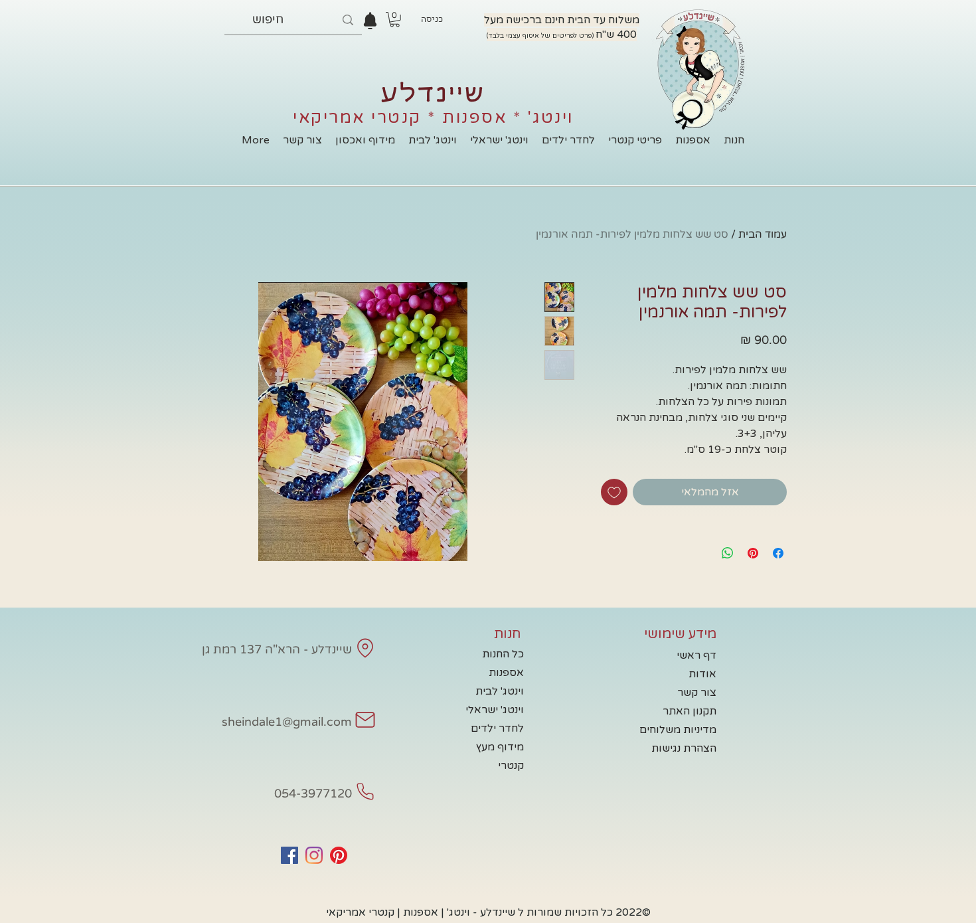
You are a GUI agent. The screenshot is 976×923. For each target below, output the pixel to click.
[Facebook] (289, 855)
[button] (395, 19)
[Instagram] (314, 855)
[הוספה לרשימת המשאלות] (614, 492)
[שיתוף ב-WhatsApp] (728, 553)
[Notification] (370, 20)
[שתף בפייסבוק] (778, 553)
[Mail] (365, 648)
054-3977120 (313, 793)
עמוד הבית (762, 234)
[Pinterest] (338, 855)
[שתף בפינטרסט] (753, 553)
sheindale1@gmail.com (287, 721)
